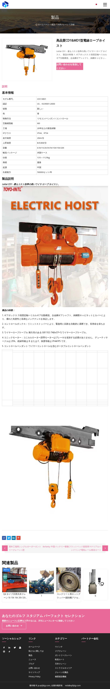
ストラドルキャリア (63, 668)
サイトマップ (34, 672)
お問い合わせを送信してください (68, 66)
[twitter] (15, 648)
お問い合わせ (12, 625)
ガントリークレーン (63, 655)
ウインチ (59, 646)
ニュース (32, 659)
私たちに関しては (36, 651)
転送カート (59, 659)
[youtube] (20, 648)
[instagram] (4, 652)
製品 (53, 24)
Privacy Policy (34, 676)
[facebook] (4, 648)
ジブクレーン (60, 651)
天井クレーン (63, 24)
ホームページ (43, 24)
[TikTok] (9, 652)
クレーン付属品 (61, 672)
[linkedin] (9, 648)
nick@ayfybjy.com (73, 685)
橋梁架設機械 (60, 676)
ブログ (31, 663)
